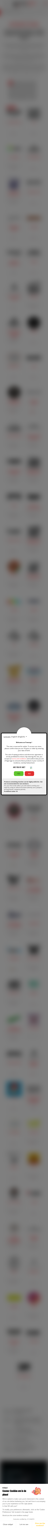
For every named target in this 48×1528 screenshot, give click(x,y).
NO (29, 773)
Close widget (8, 1524)
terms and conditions (19, 759)
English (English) (18, 737)
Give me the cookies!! (40, 1524)
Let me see (24, 1524)
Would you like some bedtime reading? (15, 1515)
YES (18, 773)
